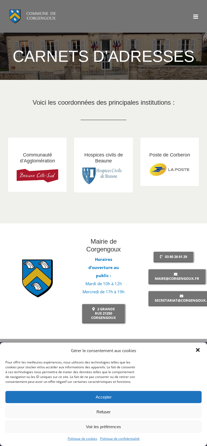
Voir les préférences (103, 426)
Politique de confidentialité (120, 438)
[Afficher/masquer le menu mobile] (196, 16)
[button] (198, 350)
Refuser (103, 412)
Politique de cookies (82, 438)
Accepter (104, 397)
